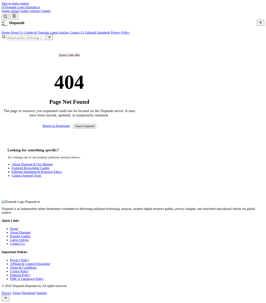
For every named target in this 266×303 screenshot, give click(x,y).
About (14, 11)
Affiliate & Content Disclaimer (30, 264)
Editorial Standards (97, 32)
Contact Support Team (26, 175)
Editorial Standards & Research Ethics (37, 172)
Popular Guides (20, 236)
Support (41, 293)
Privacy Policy (120, 32)
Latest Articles (59, 32)
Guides (24, 11)
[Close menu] (260, 23)
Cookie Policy (19, 271)
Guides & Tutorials (36, 32)
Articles (35, 11)
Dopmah (32, 7)
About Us (16, 32)
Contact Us (76, 32)
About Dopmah (20, 232)
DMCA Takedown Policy (27, 279)
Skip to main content (15, 3)
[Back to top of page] (6, 298)
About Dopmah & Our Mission (32, 164)
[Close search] (49, 37)
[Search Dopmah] (5, 17)
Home (6, 11)
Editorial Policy (20, 275)
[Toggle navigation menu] (14, 16)
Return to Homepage (56, 126)
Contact (46, 11)
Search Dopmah (84, 126)
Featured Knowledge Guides (30, 168)
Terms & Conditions (23, 267)
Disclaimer (28, 293)
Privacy (7, 293)
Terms (16, 293)
